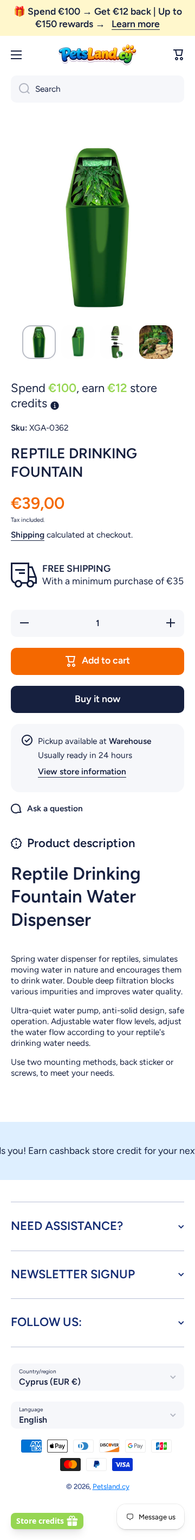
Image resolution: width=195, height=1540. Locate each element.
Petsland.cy (111, 1486)
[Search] (20, 89)
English (33, 1420)
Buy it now (97, 698)
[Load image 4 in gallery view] (156, 342)
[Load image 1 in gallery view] (39, 342)
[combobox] (97, 89)
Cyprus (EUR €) (50, 1382)
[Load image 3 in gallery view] (117, 342)
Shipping (27, 534)
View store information (82, 771)
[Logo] (97, 55)
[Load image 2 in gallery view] (78, 342)
